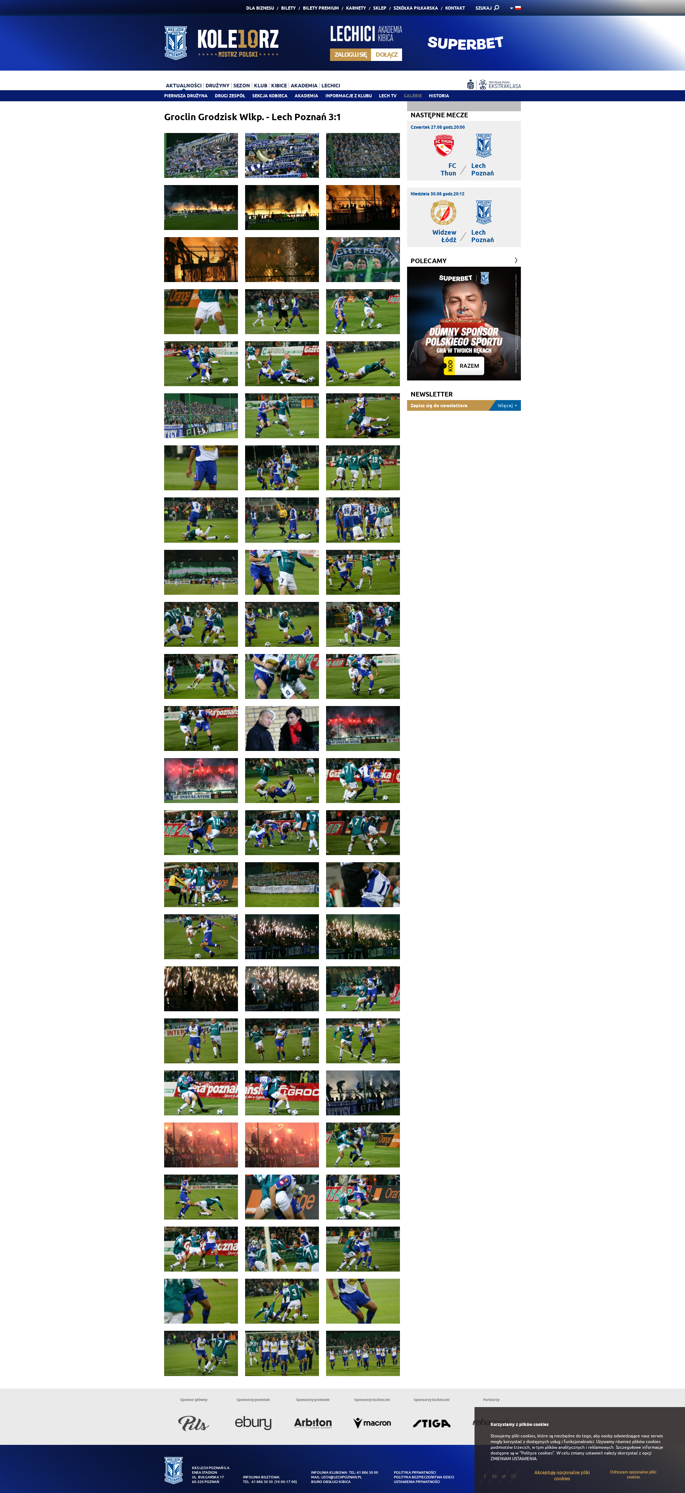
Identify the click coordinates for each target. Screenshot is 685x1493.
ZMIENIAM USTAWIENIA (514, 1459)
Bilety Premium (321, 8)
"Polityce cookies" (536, 1453)
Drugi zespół (230, 95)
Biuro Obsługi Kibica (331, 1481)
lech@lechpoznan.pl (341, 1477)
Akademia (306, 95)
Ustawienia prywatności (417, 1481)
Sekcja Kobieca (270, 95)
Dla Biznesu (260, 8)
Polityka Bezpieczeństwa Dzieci (424, 1477)
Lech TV (388, 95)
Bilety (288, 8)
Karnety (356, 8)
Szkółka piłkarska (416, 8)
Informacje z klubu (348, 95)
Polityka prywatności (415, 1472)
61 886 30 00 (367, 1472)
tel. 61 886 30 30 (258, 1481)
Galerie (413, 95)
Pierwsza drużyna (186, 95)
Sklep (379, 8)
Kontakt (455, 8)
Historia (439, 95)
